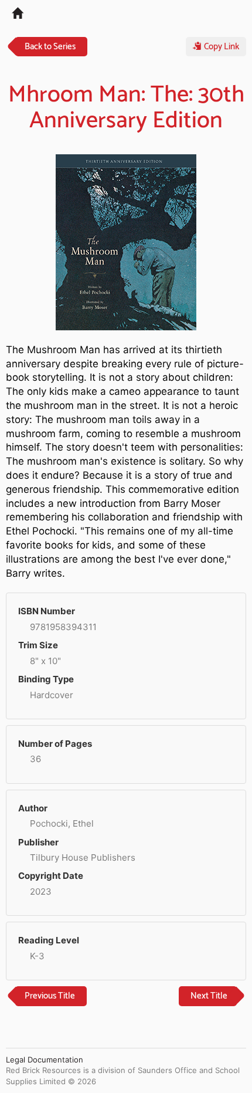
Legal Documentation (44, 1059)
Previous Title (50, 996)
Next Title (208, 996)
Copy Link (220, 46)
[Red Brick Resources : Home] (11, 12)
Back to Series (50, 46)
